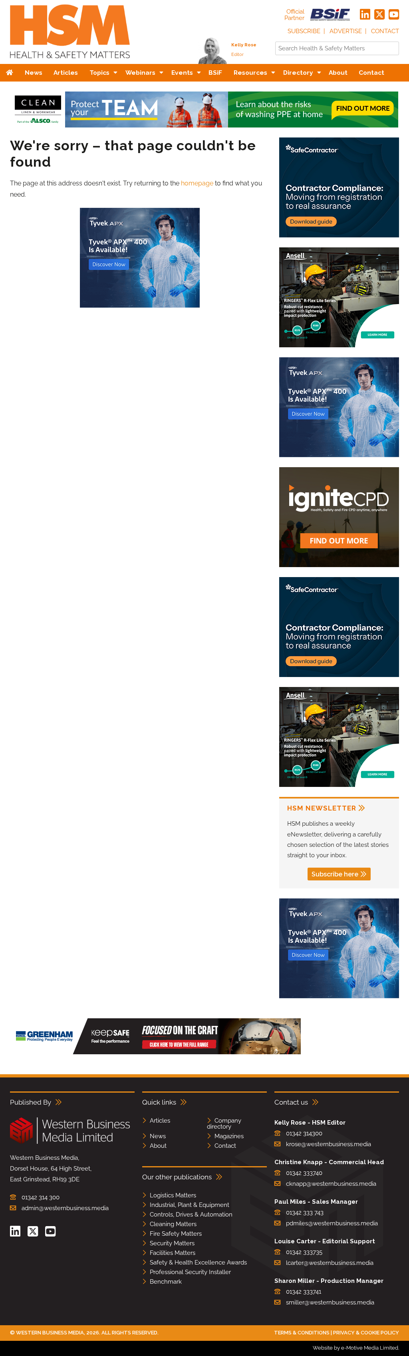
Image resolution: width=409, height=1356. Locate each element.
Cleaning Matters (173, 1224)
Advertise (346, 31)
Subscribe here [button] (335, 874)
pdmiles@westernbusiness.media (332, 1223)
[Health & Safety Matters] (70, 61)
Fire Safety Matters (176, 1233)
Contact (385, 31)
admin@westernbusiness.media (65, 1208)
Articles (160, 1120)
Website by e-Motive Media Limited (355, 1348)
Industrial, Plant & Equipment (189, 1205)
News (158, 1136)
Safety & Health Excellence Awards (198, 1262)
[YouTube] (394, 14)
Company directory (224, 1123)
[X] (379, 14)
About (158, 1145)
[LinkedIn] (365, 14)
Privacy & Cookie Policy (366, 1333)
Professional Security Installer (190, 1272)
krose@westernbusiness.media (328, 1144)
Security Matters (172, 1243)
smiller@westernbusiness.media (330, 1302)
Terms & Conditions (302, 1333)
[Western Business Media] (70, 1142)
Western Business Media (50, 1333)
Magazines (229, 1136)
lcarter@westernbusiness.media (329, 1262)
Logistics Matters (173, 1195)
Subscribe (304, 31)
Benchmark (166, 1281)
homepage (197, 183)
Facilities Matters (172, 1252)
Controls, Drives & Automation (191, 1214)
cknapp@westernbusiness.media (331, 1183)
